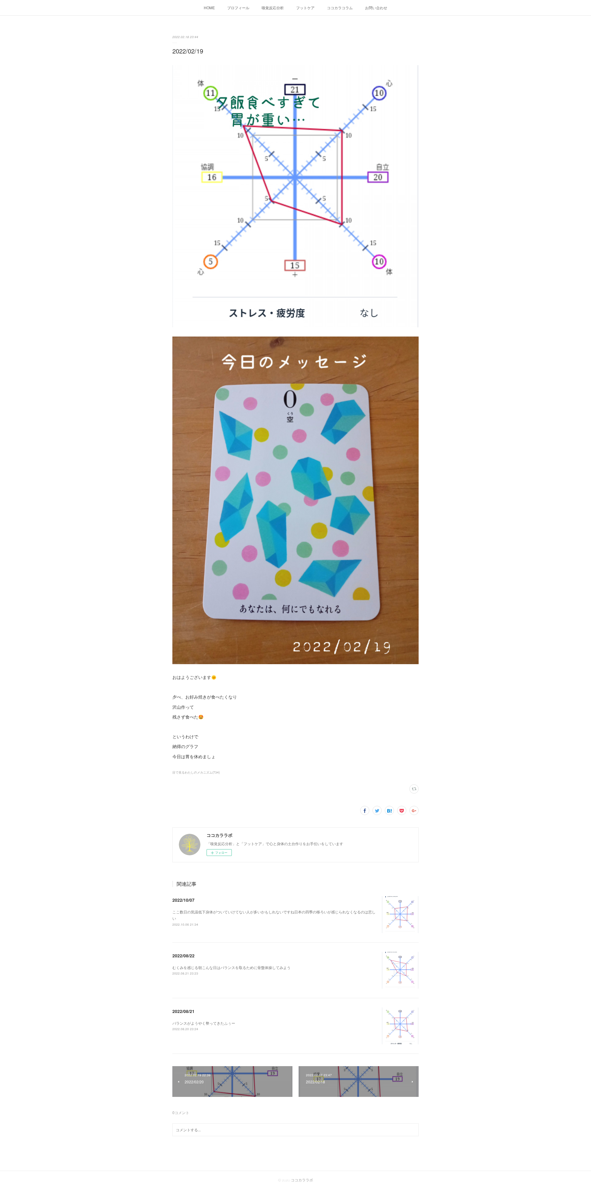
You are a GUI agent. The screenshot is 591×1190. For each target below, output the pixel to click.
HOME (209, 7)
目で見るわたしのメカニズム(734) (196, 772)
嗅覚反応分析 (273, 7)
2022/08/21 (183, 1011)
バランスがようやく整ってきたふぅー (203, 1023)
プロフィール (238, 7)
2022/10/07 (183, 900)
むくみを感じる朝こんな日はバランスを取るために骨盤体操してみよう (231, 967)
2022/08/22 (183, 955)
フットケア (305, 7)
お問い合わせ (376, 7)
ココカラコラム (340, 7)
